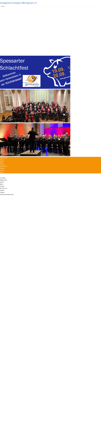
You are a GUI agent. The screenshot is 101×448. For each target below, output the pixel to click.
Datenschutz (10, 194)
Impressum (3, 194)
